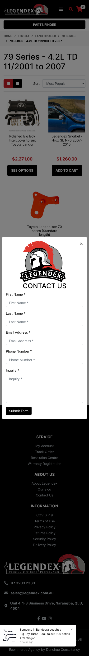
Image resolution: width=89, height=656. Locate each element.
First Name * (15, 294)
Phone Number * (19, 351)
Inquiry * (12, 370)
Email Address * (18, 332)
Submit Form (18, 411)
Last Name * (15, 313)
